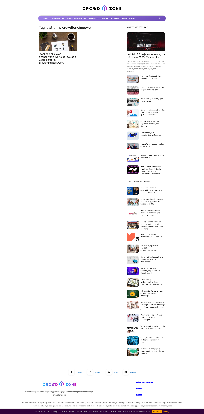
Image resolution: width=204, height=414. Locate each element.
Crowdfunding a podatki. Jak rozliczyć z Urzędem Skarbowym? (151, 317)
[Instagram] (90, 372)
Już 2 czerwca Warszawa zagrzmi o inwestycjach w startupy (150, 123)
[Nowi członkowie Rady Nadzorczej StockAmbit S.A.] (133, 237)
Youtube (133, 372)
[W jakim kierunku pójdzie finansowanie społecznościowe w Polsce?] (133, 352)
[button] (160, 18)
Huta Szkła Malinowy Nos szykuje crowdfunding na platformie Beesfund (150, 212)
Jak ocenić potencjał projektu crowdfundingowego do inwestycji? (151, 293)
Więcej (166, 411)
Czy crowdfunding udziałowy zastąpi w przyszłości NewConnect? (151, 259)
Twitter (115, 372)
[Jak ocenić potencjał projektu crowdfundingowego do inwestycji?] (133, 294)
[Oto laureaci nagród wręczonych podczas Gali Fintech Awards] (133, 271)
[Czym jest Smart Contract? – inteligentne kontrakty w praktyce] (133, 340)
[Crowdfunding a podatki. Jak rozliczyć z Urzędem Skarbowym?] (133, 318)
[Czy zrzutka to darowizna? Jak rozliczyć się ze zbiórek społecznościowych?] (133, 113)
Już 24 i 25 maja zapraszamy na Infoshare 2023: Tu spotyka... (146, 56)
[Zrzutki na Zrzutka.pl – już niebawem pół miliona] (133, 79)
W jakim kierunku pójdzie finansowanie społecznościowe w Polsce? (152, 351)
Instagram (97, 372)
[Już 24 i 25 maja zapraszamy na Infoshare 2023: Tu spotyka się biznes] (146, 41)
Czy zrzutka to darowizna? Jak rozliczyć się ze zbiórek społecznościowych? (152, 112)
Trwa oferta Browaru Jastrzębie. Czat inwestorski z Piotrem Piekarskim (152, 190)
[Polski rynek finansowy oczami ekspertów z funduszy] (133, 90)
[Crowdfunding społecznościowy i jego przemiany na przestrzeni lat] (133, 282)
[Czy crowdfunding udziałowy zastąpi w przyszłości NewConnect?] (133, 260)
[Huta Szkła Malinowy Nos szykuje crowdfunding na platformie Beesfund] (133, 213)
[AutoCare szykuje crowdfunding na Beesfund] (133, 136)
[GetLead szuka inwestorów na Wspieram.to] (133, 158)
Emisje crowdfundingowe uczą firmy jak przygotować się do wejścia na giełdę (152, 201)
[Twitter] (109, 372)
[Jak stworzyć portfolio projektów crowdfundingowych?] (133, 249)
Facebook (79, 372)
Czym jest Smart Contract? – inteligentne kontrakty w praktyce (151, 339)
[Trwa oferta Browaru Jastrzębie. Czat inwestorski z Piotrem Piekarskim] (133, 191)
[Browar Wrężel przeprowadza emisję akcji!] (133, 146)
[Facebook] (71, 372)
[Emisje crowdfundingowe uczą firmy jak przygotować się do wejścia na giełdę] (133, 202)
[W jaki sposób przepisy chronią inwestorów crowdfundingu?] (133, 329)
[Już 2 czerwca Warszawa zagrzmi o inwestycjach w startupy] (133, 124)
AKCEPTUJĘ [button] (157, 411)
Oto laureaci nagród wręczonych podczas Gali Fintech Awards (150, 270)
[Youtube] (126, 372)
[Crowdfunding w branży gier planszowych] (133, 102)
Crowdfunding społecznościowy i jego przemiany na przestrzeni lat (151, 282)
